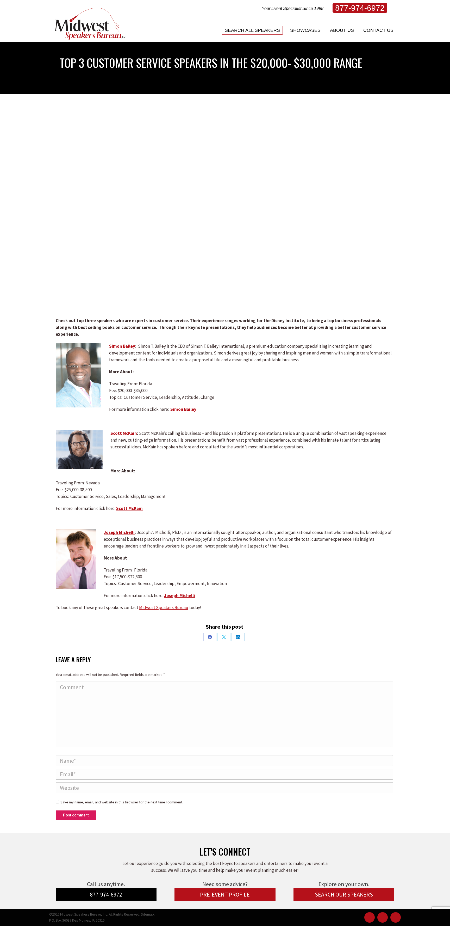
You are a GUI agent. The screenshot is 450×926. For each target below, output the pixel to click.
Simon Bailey (122, 346)
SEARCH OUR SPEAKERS (344, 894)
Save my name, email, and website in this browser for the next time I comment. (121, 802)
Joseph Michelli (119, 532)
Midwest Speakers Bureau (163, 607)
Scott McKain (123, 433)
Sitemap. (148, 914)
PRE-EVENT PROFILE (225, 894)
